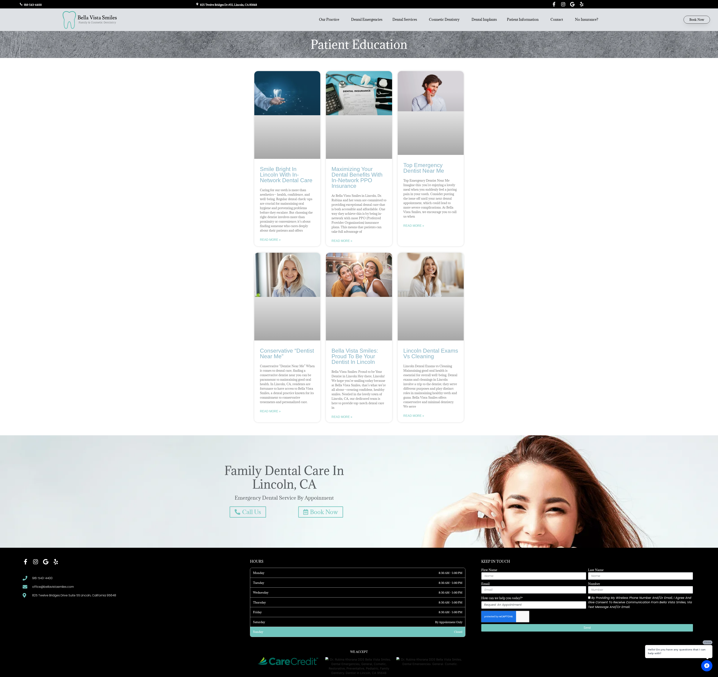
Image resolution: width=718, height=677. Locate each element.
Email (485, 584)
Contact (556, 19)
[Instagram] (563, 4)
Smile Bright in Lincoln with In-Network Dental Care (286, 174)
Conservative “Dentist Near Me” (287, 353)
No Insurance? (586, 19)
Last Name (596, 570)
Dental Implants (484, 19)
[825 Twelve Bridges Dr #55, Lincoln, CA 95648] (197, 4)
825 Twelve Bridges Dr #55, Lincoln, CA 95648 (228, 5)
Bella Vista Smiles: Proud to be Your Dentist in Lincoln (355, 356)
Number (594, 584)
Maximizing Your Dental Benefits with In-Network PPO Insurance (357, 177)
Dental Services (404, 19)
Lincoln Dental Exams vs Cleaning (430, 353)
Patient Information (522, 19)
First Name (489, 570)
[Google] (572, 4)
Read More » (270, 239)
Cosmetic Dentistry (444, 19)
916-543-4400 (33, 5)
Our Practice (329, 19)
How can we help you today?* (502, 598)
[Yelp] (581, 4)
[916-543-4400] (21, 4)
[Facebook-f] (554, 4)
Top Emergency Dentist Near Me (423, 168)
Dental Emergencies (366, 19)
